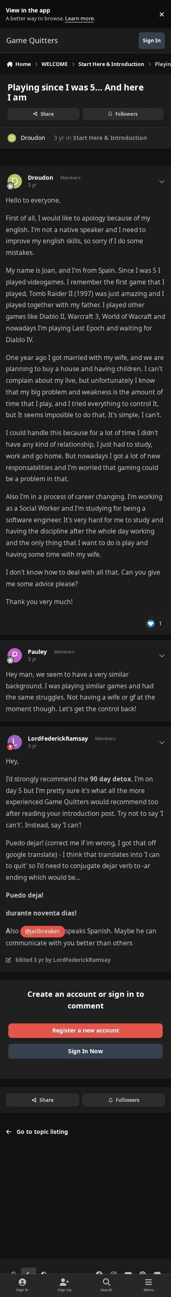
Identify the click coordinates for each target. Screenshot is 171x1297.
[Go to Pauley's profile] (14, 655)
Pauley (37, 652)
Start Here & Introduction (110, 138)
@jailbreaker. (43, 931)
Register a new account (85, 1030)
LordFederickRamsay (58, 738)
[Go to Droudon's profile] (11, 138)
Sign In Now (85, 1051)
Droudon (33, 138)
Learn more (16, 14)
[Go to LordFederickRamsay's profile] (14, 742)
